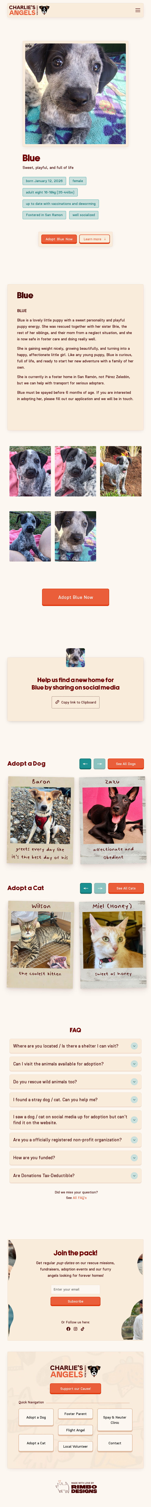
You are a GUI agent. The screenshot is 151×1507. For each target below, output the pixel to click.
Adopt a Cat (36, 1443)
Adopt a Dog (36, 1417)
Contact (115, 1443)
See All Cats (126, 888)
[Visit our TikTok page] (82, 1329)
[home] (32, 10)
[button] (138, 10)
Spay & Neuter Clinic (114, 1420)
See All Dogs (126, 764)
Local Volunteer (75, 1446)
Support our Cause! (75, 1388)
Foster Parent (75, 1414)
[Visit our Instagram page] (75, 1329)
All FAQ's (80, 1198)
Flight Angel (75, 1430)
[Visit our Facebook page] (68, 1329)
